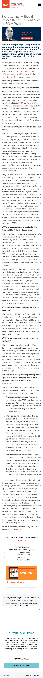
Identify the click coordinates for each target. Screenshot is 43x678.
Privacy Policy (5, 675)
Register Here (22, 541)
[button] (39, 609)
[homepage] (13, 4)
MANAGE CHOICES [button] (21, 659)
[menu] (39, 4)
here (21, 530)
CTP (10, 109)
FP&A (21, 103)
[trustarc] (36, 675)
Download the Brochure (16, 582)
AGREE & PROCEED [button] (21, 665)
